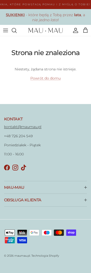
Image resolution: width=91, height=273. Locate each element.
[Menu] (5, 30)
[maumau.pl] (46, 30)
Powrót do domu (45, 78)
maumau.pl (22, 255)
